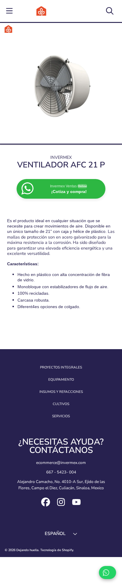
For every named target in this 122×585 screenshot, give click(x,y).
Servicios (61, 416)
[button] (9, 11)
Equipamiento (61, 379)
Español (55, 534)
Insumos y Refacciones (61, 391)
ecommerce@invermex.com (61, 462)
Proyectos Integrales (61, 367)
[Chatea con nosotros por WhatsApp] (107, 572)
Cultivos (61, 403)
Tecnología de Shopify (56, 550)
